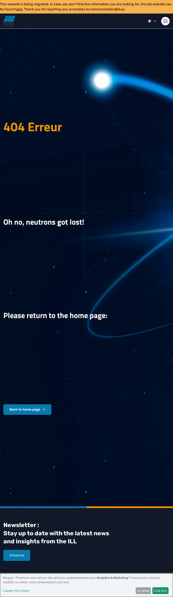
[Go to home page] (9, 21)
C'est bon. (160, 590)
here (18, 9)
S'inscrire (16, 555)
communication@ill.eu (107, 9)
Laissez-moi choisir (16, 590)
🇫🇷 (149, 21)
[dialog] (86, 585)
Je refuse (143, 590)
